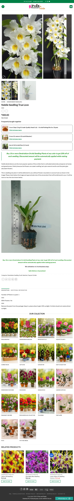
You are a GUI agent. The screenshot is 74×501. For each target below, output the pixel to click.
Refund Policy (41, 493)
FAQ (10, 493)
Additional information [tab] (19, 290)
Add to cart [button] (6, 481)
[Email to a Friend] (9, 279)
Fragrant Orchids (32, 275)
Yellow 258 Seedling (7, 476)
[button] (3, 6)
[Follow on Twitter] (24, 489)
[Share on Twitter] (6, 279)
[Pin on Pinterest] (12, 279)
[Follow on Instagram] (47, 1)
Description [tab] (5, 290)
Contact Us (61, 493)
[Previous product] (6, 111)
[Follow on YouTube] (49, 1)
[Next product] (3, 111)
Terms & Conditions (18, 493)
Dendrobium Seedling (14, 102)
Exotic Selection (23, 275)
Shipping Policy (52, 493)
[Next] (69, 46)
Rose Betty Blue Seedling (32, 476)
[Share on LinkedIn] (16, 279)
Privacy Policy (30, 493)
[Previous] (5, 46)
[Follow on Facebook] (45, 1)
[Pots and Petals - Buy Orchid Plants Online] (37, 6)
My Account (28, 1)
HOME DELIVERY (38, 1)
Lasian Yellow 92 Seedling (57, 476)
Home (3, 102)
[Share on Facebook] (3, 279)
